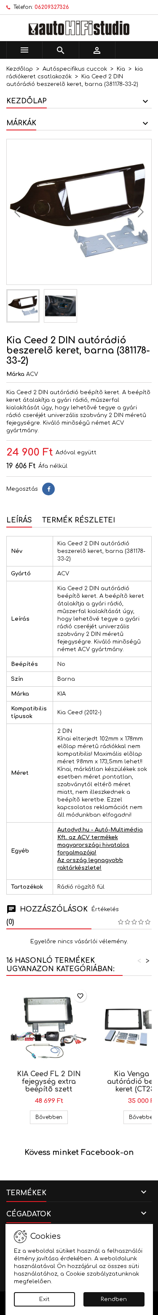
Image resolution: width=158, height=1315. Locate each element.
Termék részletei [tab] (78, 520)
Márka (15, 374)
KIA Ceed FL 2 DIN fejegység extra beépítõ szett (49, 1081)
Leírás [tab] (19, 520)
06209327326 (52, 7)
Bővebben (51, 1117)
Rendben (114, 1299)
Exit (44, 1299)
